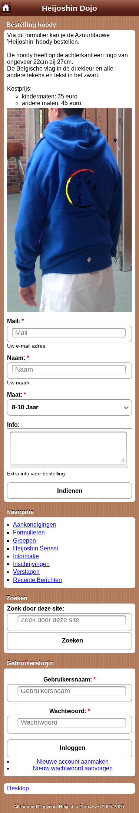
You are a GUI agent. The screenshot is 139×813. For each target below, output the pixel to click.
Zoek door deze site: (35, 608)
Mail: (15, 321)
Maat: (16, 394)
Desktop (18, 788)
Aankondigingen (34, 524)
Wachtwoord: (69, 711)
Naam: (18, 358)
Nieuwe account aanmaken (73, 761)
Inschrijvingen (31, 564)
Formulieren (29, 532)
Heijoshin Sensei (35, 548)
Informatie (26, 556)
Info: (13, 425)
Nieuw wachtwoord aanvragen (73, 768)
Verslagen (26, 572)
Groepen (24, 540)
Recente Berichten (37, 580)
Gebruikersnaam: (69, 679)
